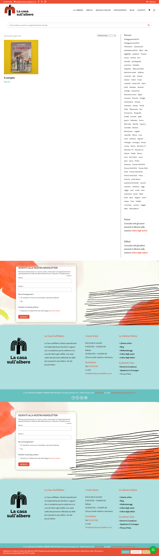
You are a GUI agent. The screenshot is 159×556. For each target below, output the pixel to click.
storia (144, 197)
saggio (126, 190)
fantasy (135, 106)
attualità (127, 61)
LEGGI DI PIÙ (136, 552)
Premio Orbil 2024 (136, 172)
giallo (140, 116)
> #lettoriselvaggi (126, 350)
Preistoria (127, 164)
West (126, 209)
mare (126, 139)
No (22, 301)
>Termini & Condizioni (128, 367)
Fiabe (126, 109)
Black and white (138, 69)
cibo (133, 76)
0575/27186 (93, 366)
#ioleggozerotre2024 (131, 43)
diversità (141, 87)
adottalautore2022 (130, 50)
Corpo (139, 80)
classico (126, 80)
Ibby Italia (127, 124)
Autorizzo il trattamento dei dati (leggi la (40, 311)
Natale (133, 153)
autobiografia (136, 61)
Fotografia (137, 113)
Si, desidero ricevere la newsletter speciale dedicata (40, 298)
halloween (133, 120)
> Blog (121, 347)
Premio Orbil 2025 (130, 175)
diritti (126, 87)
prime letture (135, 179)
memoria (132, 139)
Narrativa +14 (128, 150)
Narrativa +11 (141, 146)
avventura (127, 65)
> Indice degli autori (126, 354)
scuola (137, 190)
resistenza (135, 187)
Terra (132, 201)
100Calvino (128, 47)
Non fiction (133, 157)
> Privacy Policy (125, 528)
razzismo (127, 187)
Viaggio (143, 205)
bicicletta (136, 65)
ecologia (127, 91)
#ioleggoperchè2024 (131, 39)
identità (135, 124)
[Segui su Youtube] (85, 397)
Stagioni (137, 197)
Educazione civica (130, 94)
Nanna (133, 146)
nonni (141, 157)
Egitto (140, 94)
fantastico (127, 106)
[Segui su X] (77, 397)
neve (126, 157)
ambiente (135, 54)
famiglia (142, 98)
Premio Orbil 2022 (130, 168)
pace (125, 161)
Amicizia (143, 54)
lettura (134, 135)
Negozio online (103, 10)
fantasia (137, 102)
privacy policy (55, 311)
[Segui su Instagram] (81, 397)
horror (141, 120)
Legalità (137, 131)
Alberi (141, 50)
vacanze (136, 205)
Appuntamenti (120, 10)
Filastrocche (134, 109)
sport (131, 197)
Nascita (126, 153)
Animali (133, 58)
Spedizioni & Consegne (129, 370)
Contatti (141, 10)
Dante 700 (136, 83)
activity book (138, 47)
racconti (143, 183)
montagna (136, 142)
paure (131, 161)
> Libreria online (125, 343)
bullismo (141, 72)
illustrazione (128, 131)
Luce (140, 135)
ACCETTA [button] (126, 552)
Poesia (137, 161)
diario (144, 83)
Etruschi (135, 98)
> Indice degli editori (127, 357)
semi (142, 190)
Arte (138, 58)
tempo (126, 201)
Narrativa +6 (139, 150)
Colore (133, 80)
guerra (126, 120)
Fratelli (126, 116)
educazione (136, 91)
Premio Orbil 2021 (138, 164)
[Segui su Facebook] (73, 397)
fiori (140, 109)
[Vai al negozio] (150, 13)
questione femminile (131, 183)
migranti (140, 139)
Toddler (138, 201)
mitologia (127, 142)
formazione (128, 113)
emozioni (127, 98)
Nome (20, 278)
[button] (153, 549)
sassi (132, 190)
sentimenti (128, 194)
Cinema (139, 76)
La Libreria (78, 10)
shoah (135, 194)
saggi (142, 187)
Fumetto (133, 116)
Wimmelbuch (134, 209)
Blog (132, 10)
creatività (127, 83)
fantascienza (128, 102)
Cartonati (127, 76)
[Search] (148, 25)
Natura (139, 153)
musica (126, 146)
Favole (142, 106)
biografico (127, 69)
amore (126, 58)
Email (21, 286)
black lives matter (130, 72)
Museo (143, 142)
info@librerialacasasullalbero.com (98, 373)
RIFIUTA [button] (146, 552)
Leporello (127, 135)
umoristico (128, 205)
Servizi (89, 10)
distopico (133, 87)
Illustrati (135, 128)
